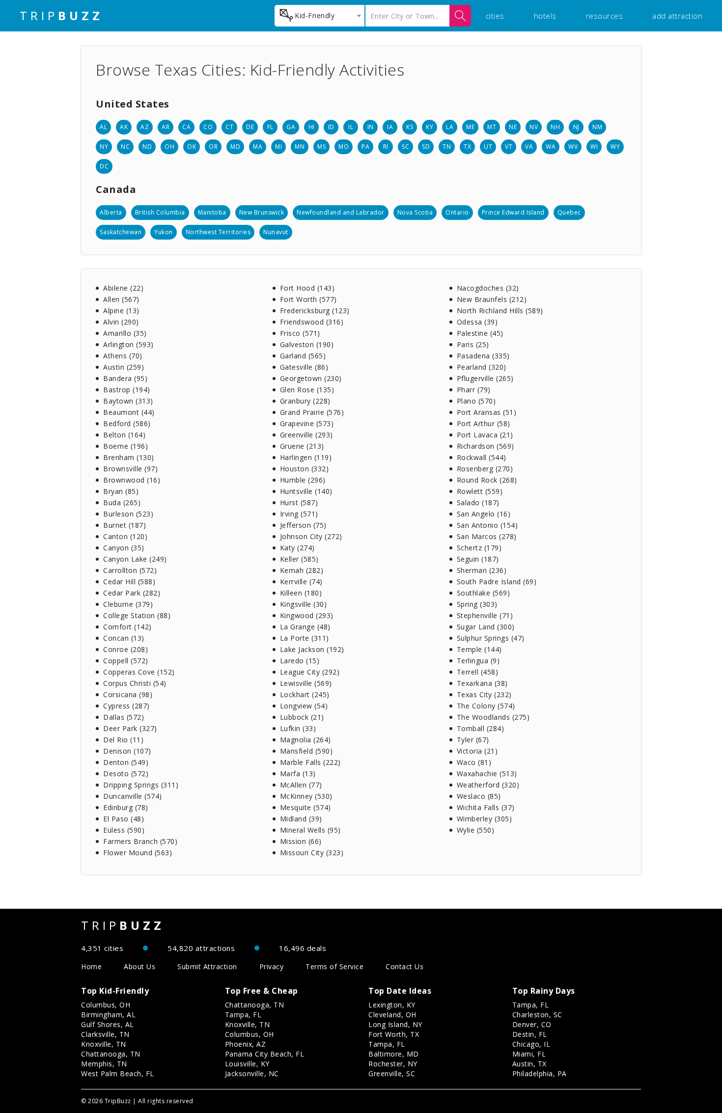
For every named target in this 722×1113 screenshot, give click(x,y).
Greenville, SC (391, 1073)
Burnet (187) (124, 525)
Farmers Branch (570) (140, 841)
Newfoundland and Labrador (341, 212)
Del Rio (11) (123, 739)
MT (491, 127)
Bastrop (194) (126, 389)
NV (533, 127)
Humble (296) (303, 480)
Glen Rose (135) (307, 389)
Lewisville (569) (306, 683)
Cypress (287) (126, 705)
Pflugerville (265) (485, 378)
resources (604, 16)
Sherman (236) (482, 570)
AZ (144, 127)
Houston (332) (304, 468)
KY (429, 127)
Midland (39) (301, 818)
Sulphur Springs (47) (491, 638)
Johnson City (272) (311, 536)
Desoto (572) (125, 773)
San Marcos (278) (487, 536)
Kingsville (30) (303, 604)
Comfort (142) (127, 626)
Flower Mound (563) (137, 852)
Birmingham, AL (108, 1014)
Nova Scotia (415, 212)
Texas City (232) (484, 694)
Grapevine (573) (307, 423)
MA (257, 146)
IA (390, 127)
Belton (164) (124, 434)
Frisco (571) (300, 333)
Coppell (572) (125, 660)
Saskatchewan (120, 232)
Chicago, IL (531, 1044)
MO (343, 146)
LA (449, 127)
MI (278, 146)
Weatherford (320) (488, 784)
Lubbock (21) (302, 717)
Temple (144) (479, 649)
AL (103, 127)
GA (290, 127)
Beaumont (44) (129, 412)
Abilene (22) (123, 288)
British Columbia (160, 212)
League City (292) (310, 672)
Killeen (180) (301, 592)
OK (191, 146)
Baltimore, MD (393, 1054)
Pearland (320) (481, 367)
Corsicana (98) (127, 694)
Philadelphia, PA (539, 1073)
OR (213, 146)
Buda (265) (121, 502)
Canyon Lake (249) (135, 559)
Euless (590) (123, 830)
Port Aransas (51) (487, 412)
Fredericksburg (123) (315, 310)
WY (615, 146)
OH (169, 146)
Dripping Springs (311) (140, 784)
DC (104, 166)
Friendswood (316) (312, 321)
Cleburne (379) (128, 604)
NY (104, 146)
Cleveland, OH (392, 1014)
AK (124, 127)
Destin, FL (529, 1034)
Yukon (163, 232)
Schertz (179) (479, 547)
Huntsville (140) (306, 491)
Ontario (457, 212)
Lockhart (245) (305, 694)
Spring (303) (477, 604)
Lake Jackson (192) (312, 649)
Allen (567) (121, 299)
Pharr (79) (474, 389)
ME (470, 127)
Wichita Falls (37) (486, 807)
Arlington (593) (128, 344)
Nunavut (275, 232)
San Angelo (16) (484, 513)
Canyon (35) (123, 547)
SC (405, 146)
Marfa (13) (298, 773)
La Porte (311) (304, 638)
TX (467, 146)
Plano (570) (476, 401)
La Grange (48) (305, 626)
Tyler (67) (473, 739)
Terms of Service (334, 966)
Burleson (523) (128, 513)
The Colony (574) (486, 705)
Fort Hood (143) (307, 288)
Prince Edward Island (513, 212)
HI (311, 127)
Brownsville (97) (130, 468)
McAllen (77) (301, 784)
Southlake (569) (483, 592)
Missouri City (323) (312, 852)
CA (186, 127)
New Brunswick (261, 212)
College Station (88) (136, 615)
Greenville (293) (306, 434)
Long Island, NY (395, 1024)
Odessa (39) (477, 321)
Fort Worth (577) (308, 299)
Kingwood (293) (306, 615)
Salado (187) (478, 502)
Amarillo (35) (125, 333)
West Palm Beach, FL (117, 1073)
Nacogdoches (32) (488, 288)
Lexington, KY (392, 1004)
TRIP (61, 16)
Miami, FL (529, 1054)
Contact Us (404, 966)
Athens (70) (122, 355)
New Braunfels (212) (492, 299)
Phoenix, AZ (245, 1044)
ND (147, 146)
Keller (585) (299, 559)
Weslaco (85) (479, 796)
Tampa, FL (243, 1014)
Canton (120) (125, 536)
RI (386, 146)
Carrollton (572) (130, 570)
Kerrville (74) (301, 581)
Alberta (111, 212)
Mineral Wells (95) (310, 830)
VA (529, 146)
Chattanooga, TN (110, 1054)
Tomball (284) (480, 728)
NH (555, 127)
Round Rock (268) (487, 480)
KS (409, 127)
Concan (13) (123, 638)
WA (550, 146)
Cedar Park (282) (131, 592)
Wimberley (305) (484, 818)
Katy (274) (297, 547)
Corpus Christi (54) (135, 683)
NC (125, 146)
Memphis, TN (104, 1063)
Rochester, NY (392, 1063)
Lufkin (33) (298, 728)
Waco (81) (474, 762)
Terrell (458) (478, 672)
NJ (576, 127)
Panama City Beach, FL (265, 1054)
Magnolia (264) (305, 739)
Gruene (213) (302, 446)
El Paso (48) (123, 818)
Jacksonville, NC (252, 1073)
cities (495, 16)
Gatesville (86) (304, 367)
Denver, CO (532, 1024)
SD (426, 146)
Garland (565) (303, 355)
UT (488, 146)
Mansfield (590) (306, 751)
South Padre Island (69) (497, 581)
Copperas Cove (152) (139, 672)
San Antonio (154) (487, 525)
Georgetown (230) (311, 378)
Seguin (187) (478, 559)
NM (597, 127)
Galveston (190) (307, 344)
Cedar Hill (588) (129, 581)
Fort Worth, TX (393, 1034)
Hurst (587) (299, 502)
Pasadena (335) (483, 355)
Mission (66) (301, 841)
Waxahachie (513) (487, 773)
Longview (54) (304, 705)
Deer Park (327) (130, 728)
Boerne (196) (125, 446)
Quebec (569, 212)
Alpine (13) (121, 310)
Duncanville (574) (132, 796)
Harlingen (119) (306, 457)
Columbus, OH (105, 1004)
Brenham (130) (128, 457)
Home (91, 966)
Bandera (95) (125, 378)
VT (508, 146)
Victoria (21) (477, 751)
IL (350, 127)
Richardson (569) (485, 446)
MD (235, 146)
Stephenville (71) (485, 615)
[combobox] (319, 16)
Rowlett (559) (480, 491)
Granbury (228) (305, 401)
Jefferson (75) (303, 525)
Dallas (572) (123, 717)
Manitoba (212, 212)
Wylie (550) (476, 830)
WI (594, 146)
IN (370, 127)
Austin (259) (123, 367)
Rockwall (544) (481, 457)
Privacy (271, 966)
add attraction (677, 16)
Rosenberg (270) (485, 468)
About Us (139, 966)
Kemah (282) (302, 570)
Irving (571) (299, 513)
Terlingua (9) (478, 660)
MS (321, 146)
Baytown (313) (128, 401)
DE (250, 127)
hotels (545, 16)
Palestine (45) (480, 333)
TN (447, 146)
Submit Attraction (207, 966)
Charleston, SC (537, 1014)
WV (573, 146)
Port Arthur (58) (483, 423)
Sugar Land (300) (486, 626)
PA (365, 146)
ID (331, 127)
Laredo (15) (300, 660)
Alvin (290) (121, 321)
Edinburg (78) (125, 807)
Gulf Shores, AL (107, 1024)
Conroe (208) (125, 649)
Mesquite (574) (305, 807)
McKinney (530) (306, 796)
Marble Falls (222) (310, 762)
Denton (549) (125, 762)
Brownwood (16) (131, 480)
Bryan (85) (121, 491)
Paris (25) (473, 344)
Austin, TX (529, 1063)
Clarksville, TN (105, 1034)
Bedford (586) (127, 423)
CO (208, 127)
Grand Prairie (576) (312, 412)
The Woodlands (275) (493, 717)
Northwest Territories (218, 232)
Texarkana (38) (482, 683)
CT (229, 127)
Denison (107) (127, 751)
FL (270, 127)
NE (513, 127)
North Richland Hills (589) (500, 310)
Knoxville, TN (103, 1044)
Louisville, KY (247, 1063)
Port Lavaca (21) (485, 434)
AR (165, 127)
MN (300, 146)
